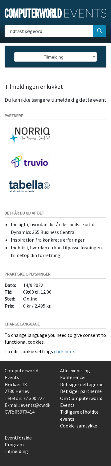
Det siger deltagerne (82, 384)
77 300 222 (34, 398)
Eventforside (18, 438)
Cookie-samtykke (78, 426)
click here (64, 351)
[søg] (99, 31)
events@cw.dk (35, 405)
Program (14, 444)
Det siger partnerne (81, 391)
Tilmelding (16, 451)
